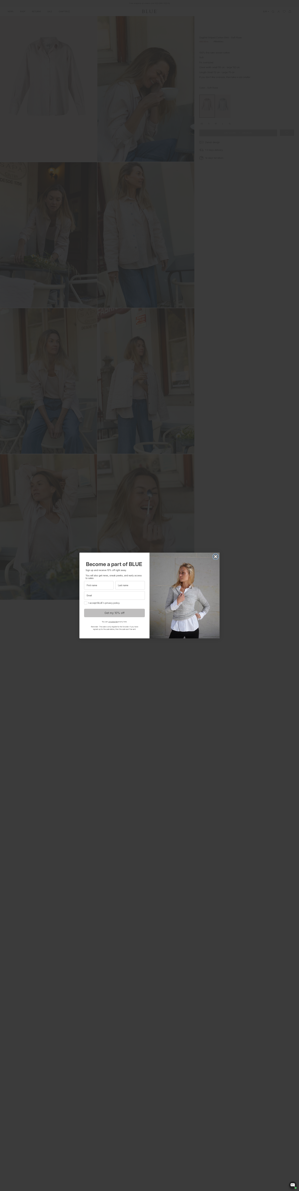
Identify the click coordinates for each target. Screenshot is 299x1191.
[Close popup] (294, 1153)
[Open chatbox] (293, 1185)
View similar (268, 1174)
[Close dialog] (215, 556)
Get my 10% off (114, 613)
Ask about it (285, 1174)
